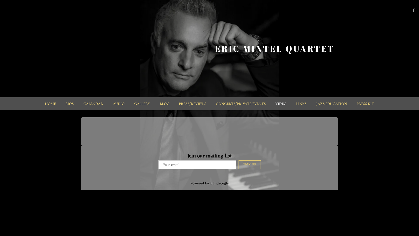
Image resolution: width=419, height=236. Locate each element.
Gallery (142, 103)
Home (50, 103)
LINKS (301, 103)
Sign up (249, 164)
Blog (164, 103)
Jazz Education (331, 103)
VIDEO (281, 103)
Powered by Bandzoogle (209, 183)
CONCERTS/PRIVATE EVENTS (241, 103)
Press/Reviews (192, 103)
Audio (119, 103)
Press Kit (365, 103)
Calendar (93, 103)
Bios (69, 103)
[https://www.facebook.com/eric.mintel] (414, 10)
